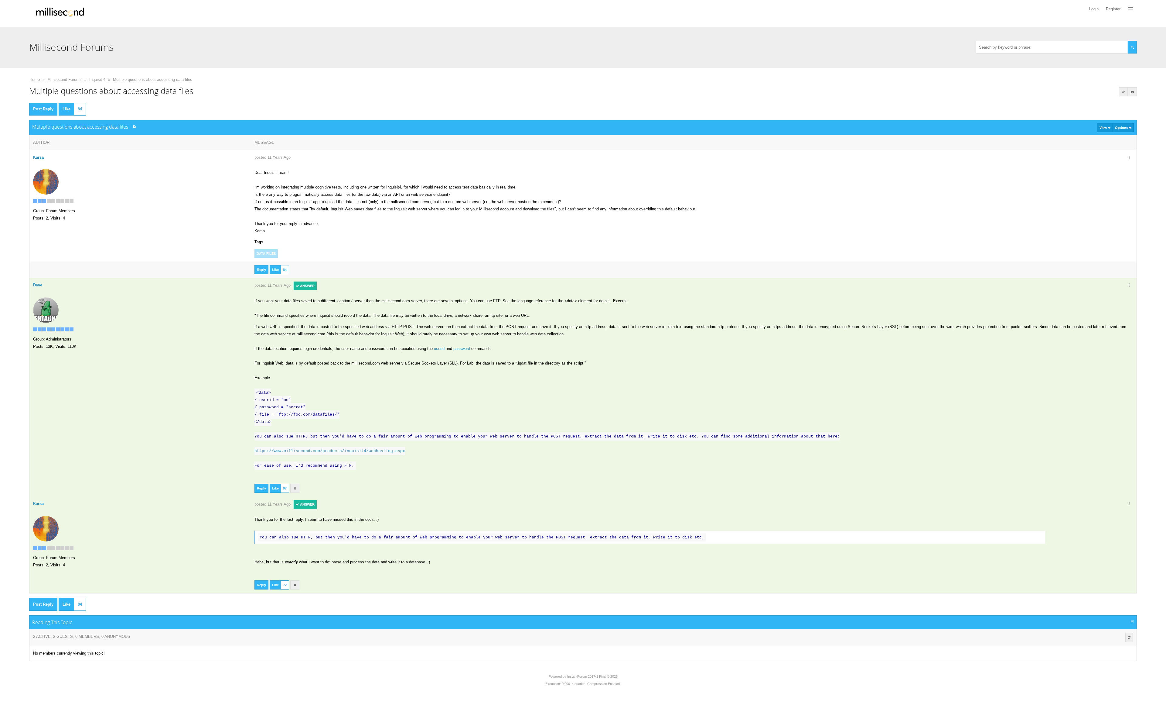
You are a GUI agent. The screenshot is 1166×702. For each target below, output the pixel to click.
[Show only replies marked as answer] (1123, 91)
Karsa (38, 157)
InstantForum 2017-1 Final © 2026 (592, 676)
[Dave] (46, 309)
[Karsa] (46, 181)
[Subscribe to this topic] (1132, 91)
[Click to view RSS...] (134, 126)
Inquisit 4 (97, 79)
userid (439, 348)
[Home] (60, 13)
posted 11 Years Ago (272, 157)
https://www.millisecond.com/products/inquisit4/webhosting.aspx (329, 451)
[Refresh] (1129, 637)
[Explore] (1130, 9)
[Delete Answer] (294, 488)
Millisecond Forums (64, 79)
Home (34, 79)
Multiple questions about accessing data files (152, 79)
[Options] (1129, 158)
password (461, 348)
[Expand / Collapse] (1132, 622)
